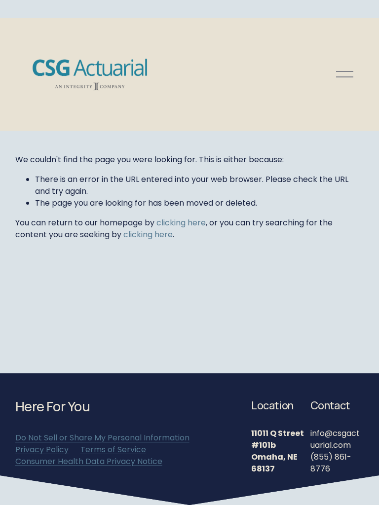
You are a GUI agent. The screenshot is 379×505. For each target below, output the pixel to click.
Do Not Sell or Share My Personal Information (102, 437)
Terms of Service (113, 449)
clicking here (181, 222)
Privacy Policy (42, 449)
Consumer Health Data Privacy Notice (88, 461)
